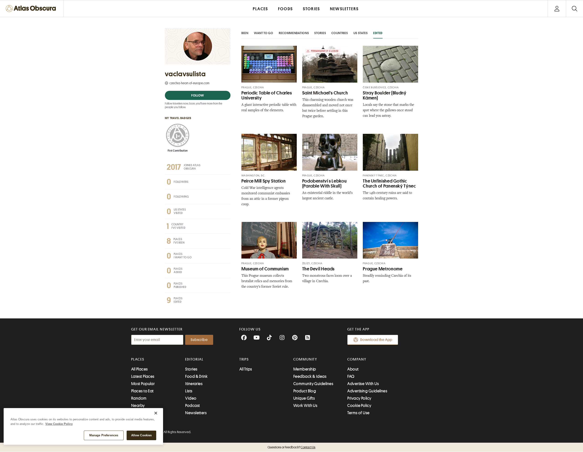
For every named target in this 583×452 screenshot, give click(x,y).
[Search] (574, 8)
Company (356, 359)
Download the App (376, 340)
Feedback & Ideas (309, 376)
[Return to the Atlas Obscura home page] (32, 8)
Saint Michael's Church (325, 93)
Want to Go (263, 33)
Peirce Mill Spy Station (263, 181)
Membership (304, 369)
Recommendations (294, 33)
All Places (139, 369)
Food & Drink (196, 376)
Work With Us (305, 405)
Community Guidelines (313, 384)
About (352, 369)
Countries (339, 33)
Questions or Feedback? (291, 447)
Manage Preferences (103, 435)
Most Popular (143, 384)
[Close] (156, 413)
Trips (244, 359)
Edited (378, 33)
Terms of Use (358, 413)
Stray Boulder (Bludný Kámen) (384, 95)
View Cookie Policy (59, 424)
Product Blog (304, 391)
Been (244, 33)
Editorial (194, 359)
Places (137, 359)
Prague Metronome (382, 269)
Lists (188, 391)
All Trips (245, 369)
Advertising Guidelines (367, 391)
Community (305, 359)
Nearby (138, 405)
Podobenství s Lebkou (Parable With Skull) (324, 183)
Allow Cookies (141, 435)
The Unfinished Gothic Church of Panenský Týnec (389, 183)
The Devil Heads (318, 269)
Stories (320, 33)
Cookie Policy (359, 405)
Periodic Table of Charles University (266, 95)
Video (190, 398)
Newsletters (196, 413)
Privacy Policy (359, 398)
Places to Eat (142, 391)
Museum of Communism (265, 269)
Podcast (192, 405)
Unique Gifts (304, 398)
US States (360, 33)
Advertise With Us (363, 384)
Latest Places (142, 376)
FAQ (350, 376)
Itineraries (193, 384)
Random (139, 398)
